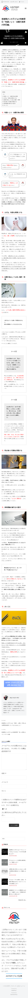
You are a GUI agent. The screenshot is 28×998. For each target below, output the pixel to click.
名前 (4, 773)
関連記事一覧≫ (22, 900)
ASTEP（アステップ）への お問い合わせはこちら (14, 684)
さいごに (6, 105)
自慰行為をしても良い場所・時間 (12, 99)
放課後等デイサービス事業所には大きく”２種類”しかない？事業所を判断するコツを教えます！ (17, 892)
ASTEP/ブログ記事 (14, 976)
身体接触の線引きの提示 (10, 103)
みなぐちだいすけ (14, 697)
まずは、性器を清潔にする (10, 98)
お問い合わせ (15, 1)
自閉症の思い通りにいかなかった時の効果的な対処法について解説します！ (17, 871)
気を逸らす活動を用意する (10, 101)
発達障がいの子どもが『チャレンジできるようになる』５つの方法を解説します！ (17, 851)
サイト (4, 791)
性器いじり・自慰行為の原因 (11, 96)
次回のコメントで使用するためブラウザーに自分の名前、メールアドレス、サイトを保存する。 (14, 802)
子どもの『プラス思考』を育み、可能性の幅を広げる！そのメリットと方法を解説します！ (17, 881)
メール (5, 782)
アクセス (22, 1)
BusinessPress (14, 994)
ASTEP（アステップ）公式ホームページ (15, 986)
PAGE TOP (25, 966)
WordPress (14, 990)
